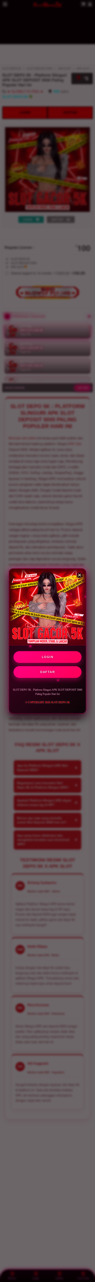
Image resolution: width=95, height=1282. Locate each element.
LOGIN (47, 657)
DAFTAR (47, 672)
